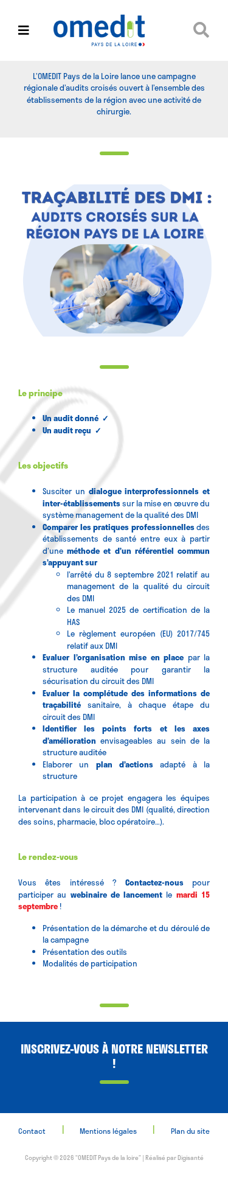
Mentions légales (108, 1130)
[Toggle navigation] (23, 30)
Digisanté (191, 1157)
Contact (32, 1130)
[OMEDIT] (114, 30)
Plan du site (190, 1130)
